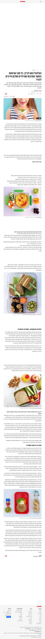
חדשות (40, 610)
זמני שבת (20, 619)
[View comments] (6, 94)
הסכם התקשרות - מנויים (7, 612)
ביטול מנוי (30, 623)
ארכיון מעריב (30, 620)
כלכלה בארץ (39, 613)
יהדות (40, 620)
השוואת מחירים (20, 620)
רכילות (40, 616)
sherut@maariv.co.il (33, 630)
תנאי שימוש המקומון (8, 615)
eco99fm (20, 616)
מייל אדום (30, 613)
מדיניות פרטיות (8, 613)
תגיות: (40, 555)
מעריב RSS (30, 615)
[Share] (40, 94)
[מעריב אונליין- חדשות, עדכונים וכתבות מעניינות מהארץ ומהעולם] (22, 1)
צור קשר (30, 610)
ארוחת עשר (35, 556)
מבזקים (40, 612)
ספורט (40, 615)
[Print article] (29, 94)
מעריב (40, 70)
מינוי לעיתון (30, 619)
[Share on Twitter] (35, 94)
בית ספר (39, 556)
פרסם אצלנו (30, 612)
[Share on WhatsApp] (32, 94)
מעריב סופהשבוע (29, 616)
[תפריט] (42, 1)
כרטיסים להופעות (38, 623)
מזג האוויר (39, 622)
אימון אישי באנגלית (19, 610)
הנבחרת (40, 619)
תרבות (40, 617)
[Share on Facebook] (38, 94)
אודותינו (30, 622)
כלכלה (37, 70)
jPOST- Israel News (18, 612)
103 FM (20, 615)
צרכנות (33, 70)
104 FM (20, 617)
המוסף (31, 617)
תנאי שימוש (9, 610)
